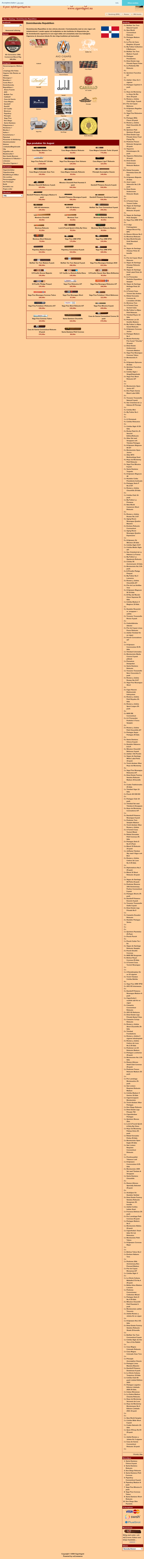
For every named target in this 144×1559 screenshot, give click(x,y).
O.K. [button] (117, 3)
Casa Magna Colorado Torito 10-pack (103, 150)
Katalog (12, 19)
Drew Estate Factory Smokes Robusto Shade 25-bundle (134, 1328)
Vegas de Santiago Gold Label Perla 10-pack (134, 272)
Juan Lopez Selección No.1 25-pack (134, 184)
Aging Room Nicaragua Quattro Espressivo (134, 533)
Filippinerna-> (8, 125)
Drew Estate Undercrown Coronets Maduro (133, 348)
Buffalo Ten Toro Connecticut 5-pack (104, 207)
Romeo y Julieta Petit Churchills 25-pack (134, 125)
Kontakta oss (8, 186)
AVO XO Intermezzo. (42, 207)
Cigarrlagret (79, 1554)
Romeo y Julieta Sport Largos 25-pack (133, 706)
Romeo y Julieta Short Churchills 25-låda (134, 1026)
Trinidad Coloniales (134, 652)
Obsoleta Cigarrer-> (10, 163)
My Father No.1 (132, 412)
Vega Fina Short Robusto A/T (73, 306)
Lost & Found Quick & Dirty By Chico (72, 228)
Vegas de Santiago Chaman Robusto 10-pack (134, 265)
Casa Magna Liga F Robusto (104, 161)
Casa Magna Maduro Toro (42, 150)
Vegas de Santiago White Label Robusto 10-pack (134, 208)
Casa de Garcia (10, 99)
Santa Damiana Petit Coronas (73, 332)
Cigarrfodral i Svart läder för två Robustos (134, 1233)
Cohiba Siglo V (132, 1273)
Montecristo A (132, 357)
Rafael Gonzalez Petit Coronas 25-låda (133, 837)
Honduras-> (7, 128)
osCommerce (78, 1556)
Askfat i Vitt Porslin (134, 754)
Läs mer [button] (20, 3)
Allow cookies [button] (133, 3)
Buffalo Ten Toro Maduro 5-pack (42, 263)
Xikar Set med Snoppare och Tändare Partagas (133, 440)
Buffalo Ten (8, 94)
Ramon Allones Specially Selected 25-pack (134, 1185)
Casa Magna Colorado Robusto (73, 172)
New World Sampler (134, 1418)
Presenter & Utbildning (11, 139)
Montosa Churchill (42, 217)
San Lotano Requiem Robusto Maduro (133, 1088)
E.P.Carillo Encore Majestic (42, 273)
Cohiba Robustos (133, 422)
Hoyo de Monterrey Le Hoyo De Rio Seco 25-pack (134, 94)
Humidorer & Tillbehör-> (12, 158)
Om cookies (7, 177)
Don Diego (8, 120)
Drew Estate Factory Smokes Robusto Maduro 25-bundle (134, 777)
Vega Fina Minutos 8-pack (104, 306)
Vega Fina (7, 118)
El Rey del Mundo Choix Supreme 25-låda (134, 597)
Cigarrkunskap (8, 172)
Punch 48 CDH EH (133, 794)
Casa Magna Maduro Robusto (72, 150)
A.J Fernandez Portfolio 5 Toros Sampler (133, 720)
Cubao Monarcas (133, 1392)
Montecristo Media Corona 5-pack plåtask (134, 656)
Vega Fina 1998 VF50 (73, 239)
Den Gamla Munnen (10, 156)
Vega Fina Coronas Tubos (42, 318)
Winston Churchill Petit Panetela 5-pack (133, 1304)
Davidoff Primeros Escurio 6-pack (104, 185)
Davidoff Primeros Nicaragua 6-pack (73, 197)
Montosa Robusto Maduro (104, 217)
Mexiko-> (6, 130)
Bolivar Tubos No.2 (134, 1252)
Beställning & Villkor (11, 175)
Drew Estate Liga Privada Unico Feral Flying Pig (134, 137)
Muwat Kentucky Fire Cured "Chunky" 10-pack (135, 341)
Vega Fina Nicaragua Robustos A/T (103, 284)
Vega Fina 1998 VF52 (104, 250)
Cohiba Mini (131, 410)
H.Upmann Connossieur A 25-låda (134, 1164)
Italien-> (6, 132)
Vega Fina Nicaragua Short (73, 295)
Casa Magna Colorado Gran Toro (41, 172)
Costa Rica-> (8, 82)
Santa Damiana (9, 123)
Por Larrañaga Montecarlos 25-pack (133, 1081)
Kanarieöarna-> (9, 135)
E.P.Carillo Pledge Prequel (42, 284)
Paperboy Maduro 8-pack (42, 250)
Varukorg (126, 22)
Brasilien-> (7, 80)
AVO (5, 92)
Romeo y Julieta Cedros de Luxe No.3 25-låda (133, 860)
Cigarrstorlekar (8, 170)
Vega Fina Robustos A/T (73, 284)
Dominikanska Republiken (27, 19)
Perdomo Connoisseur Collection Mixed (133, 1292)
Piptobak (6, 137)
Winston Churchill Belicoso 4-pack (42, 185)
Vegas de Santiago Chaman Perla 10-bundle (134, 251)
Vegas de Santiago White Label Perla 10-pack (134, 758)
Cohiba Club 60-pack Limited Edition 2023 (134, 1380)
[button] (113, 14)
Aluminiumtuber (9, 142)
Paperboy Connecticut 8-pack (72, 250)
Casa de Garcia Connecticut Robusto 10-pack (133, 1444)
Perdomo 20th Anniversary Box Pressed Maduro (133, 1264)
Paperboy (7, 113)
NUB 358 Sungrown (134, 955)
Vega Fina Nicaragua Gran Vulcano (73, 161)
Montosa (7, 111)
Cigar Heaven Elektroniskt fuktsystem (132, 692)
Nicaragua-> (7, 78)
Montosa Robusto (42, 228)
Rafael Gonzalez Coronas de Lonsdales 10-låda (134, 298)
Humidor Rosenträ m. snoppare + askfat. (134, 611)
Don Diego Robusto (134, 1107)
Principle (7, 116)
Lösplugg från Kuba (10, 71)
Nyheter (6, 34)
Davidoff (7, 104)
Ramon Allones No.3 (134, 234)
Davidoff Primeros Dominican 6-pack (104, 197)
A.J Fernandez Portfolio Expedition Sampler (134, 279)
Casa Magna (8, 101)
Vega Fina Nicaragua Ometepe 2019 (103, 263)
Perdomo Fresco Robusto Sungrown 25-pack (134, 144)
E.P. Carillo (8, 109)
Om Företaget (8, 182)
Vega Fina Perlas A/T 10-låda (42, 161)
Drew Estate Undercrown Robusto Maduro (133, 163)
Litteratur (6, 161)
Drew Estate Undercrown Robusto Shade (132, 191)
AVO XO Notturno (72, 207)
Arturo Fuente (9, 90)
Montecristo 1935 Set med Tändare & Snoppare (134, 1171)
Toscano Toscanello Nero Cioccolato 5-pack (134, 673)
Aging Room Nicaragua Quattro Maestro (134, 521)
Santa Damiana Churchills (73, 318)
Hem (5, 19)
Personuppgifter (9, 179)
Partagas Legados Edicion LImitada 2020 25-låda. (134, 1387)
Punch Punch (132, 936)
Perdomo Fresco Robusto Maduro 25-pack (134, 1071)
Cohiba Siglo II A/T (134, 545)
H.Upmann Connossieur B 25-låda (134, 647)
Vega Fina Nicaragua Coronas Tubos (42, 295)
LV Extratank (131, 419)
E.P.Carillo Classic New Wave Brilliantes (104, 273)
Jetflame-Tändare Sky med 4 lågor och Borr (134, 853)
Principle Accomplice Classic (104, 172)
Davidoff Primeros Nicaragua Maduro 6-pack (135, 993)
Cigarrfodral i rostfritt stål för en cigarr (134, 1000)
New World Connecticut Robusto (131, 32)
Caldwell (38, 63)
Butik (5, 184)
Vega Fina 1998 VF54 (104, 239)
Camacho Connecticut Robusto (131, 1007)
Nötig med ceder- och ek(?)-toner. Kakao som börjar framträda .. (132, 1537)
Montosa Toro (73, 217)
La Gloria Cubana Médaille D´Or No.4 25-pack (134, 1280)
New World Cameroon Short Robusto (133, 507)
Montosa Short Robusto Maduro (103, 228)
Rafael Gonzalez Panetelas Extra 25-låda (134, 172)
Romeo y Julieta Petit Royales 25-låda (133, 699)
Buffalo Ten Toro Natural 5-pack (73, 263)
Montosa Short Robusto (42, 239)
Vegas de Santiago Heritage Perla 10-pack (134, 286)
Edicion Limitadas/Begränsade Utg (11, 146)
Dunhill (6, 106)
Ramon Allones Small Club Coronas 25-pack (134, 1064)
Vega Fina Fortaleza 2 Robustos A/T (42, 306)
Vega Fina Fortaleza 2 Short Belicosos (103, 295)
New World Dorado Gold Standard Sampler (134, 241)
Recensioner (127, 1528)
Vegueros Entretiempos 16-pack (133, 151)
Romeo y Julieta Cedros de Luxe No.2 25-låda (133, 1043)
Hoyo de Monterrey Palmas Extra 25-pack (134, 1131)
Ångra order (7, 189)
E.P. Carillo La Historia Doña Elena (73, 273)
